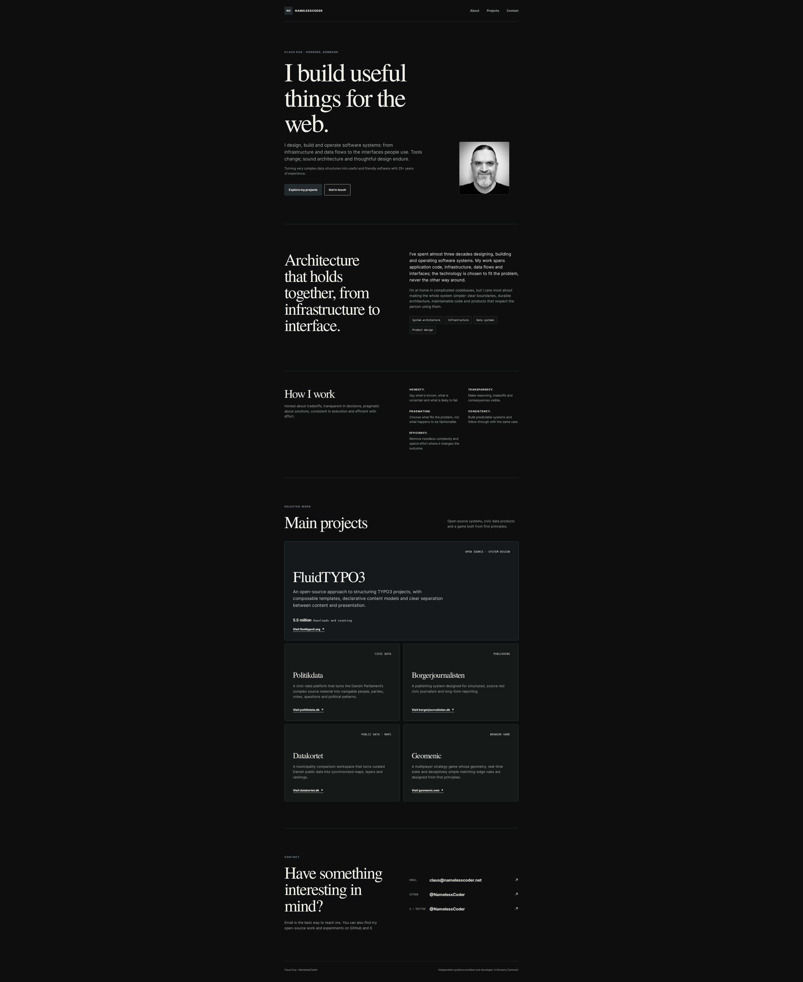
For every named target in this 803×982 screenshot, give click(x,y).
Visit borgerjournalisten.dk (433, 709)
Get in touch (337, 189)
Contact (513, 10)
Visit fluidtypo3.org (309, 629)
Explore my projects (303, 189)
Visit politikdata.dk (308, 709)
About (474, 10)
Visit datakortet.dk (308, 790)
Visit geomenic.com (428, 790)
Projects (493, 10)
